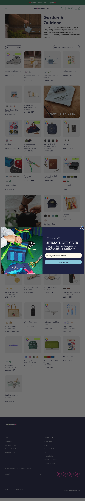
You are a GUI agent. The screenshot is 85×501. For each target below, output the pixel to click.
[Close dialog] (82, 228)
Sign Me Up (63, 262)
